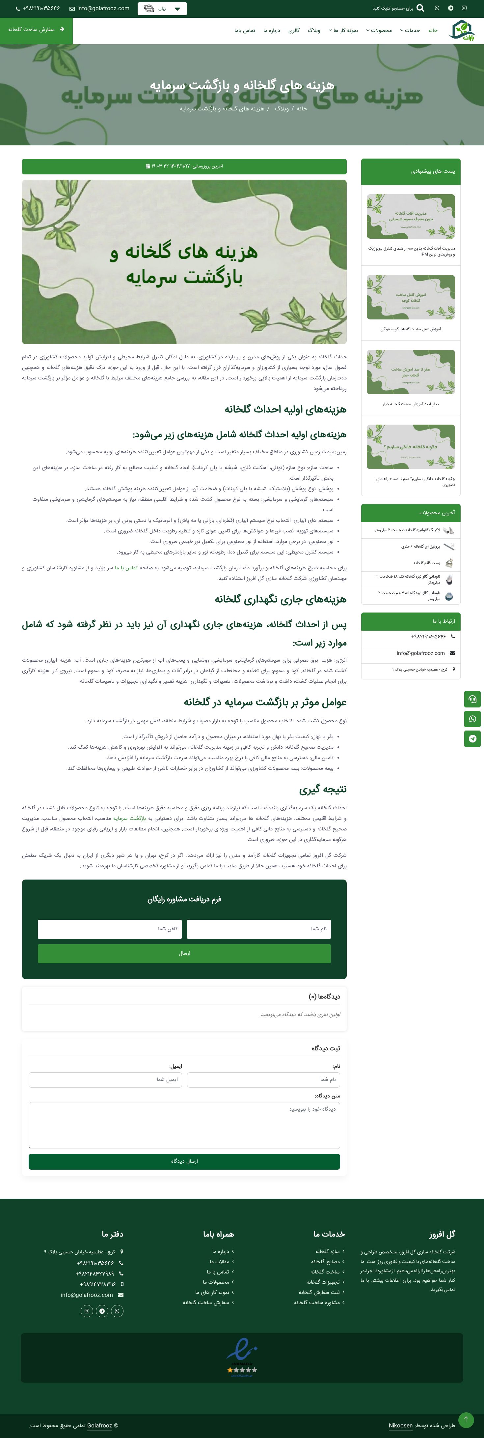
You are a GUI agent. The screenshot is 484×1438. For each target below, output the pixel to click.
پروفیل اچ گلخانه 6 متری (420, 547)
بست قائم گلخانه (427, 563)
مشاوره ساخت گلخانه (317, 1303)
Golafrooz (99, 1426)
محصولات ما (216, 1282)
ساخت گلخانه (325, 1272)
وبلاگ (314, 31)
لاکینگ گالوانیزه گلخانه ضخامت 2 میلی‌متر (407, 530)
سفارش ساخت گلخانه (31, 30)
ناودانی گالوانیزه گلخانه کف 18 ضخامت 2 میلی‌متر (408, 580)
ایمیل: (175, 1067)
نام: (336, 1067)
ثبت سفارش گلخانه (319, 1293)
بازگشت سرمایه (129, 819)
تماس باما (244, 31)
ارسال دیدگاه (184, 1161)
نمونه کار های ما (212, 1293)
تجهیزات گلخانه (323, 1282)
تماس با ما (126, 568)
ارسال (184, 953)
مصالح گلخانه (325, 1262)
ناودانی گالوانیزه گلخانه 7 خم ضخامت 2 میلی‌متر (409, 596)
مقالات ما (219, 1262)
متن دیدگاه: (327, 1096)
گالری (294, 31)
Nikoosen (401, 1426)
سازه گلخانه (327, 1252)
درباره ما (271, 31)
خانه (433, 31)
